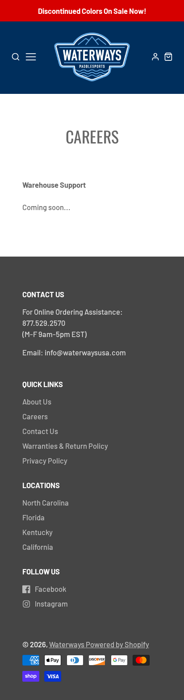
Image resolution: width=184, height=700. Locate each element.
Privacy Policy (44, 460)
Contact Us (40, 430)
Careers (35, 416)
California (37, 546)
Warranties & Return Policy (65, 445)
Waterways (67, 644)
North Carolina (45, 502)
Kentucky (37, 531)
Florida (33, 517)
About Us (36, 401)
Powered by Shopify (117, 644)
